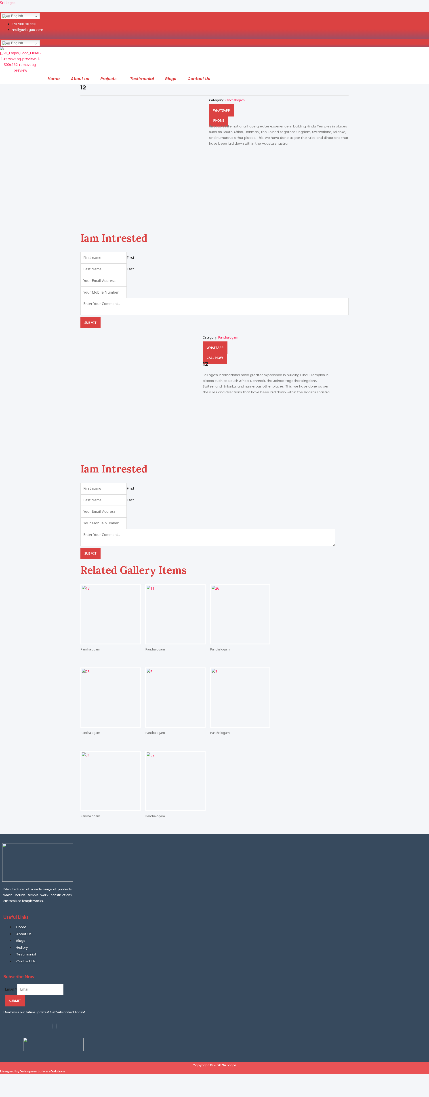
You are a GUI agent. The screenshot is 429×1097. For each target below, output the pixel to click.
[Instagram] (56, 1026)
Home (54, 78)
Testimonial (142, 78)
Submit (90, 322)
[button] (109, 78)
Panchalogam (235, 100)
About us (80, 78)
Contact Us (198, 78)
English (16, 16)
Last (130, 269)
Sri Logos (7, 2)
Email (11, 989)
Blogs (170, 78)
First (130, 257)
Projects (108, 78)
